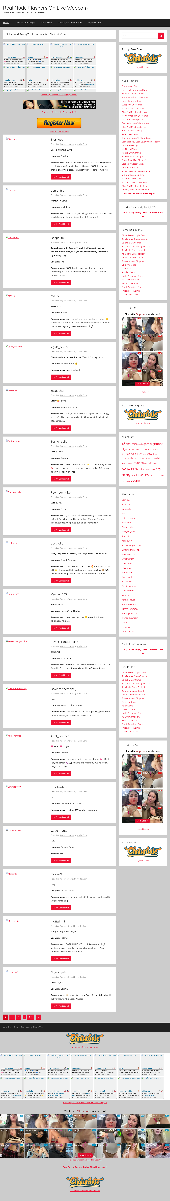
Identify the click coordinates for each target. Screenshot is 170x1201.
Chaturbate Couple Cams (134, 235)
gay (155, 458)
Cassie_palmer (129, 586)
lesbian (130, 463)
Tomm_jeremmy (130, 609)
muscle (155, 463)
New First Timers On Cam (134, 90)
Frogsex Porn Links (131, 291)
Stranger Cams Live (131, 178)
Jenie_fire (57, 190)
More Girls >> (143, 392)
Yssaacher (57, 390)
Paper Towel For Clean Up (134, 160)
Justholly (57, 543)
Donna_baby (128, 631)
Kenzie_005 (59, 594)
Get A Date (46, 22)
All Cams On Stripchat (132, 119)
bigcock (126, 449)
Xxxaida (125, 595)
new (134, 468)
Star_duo (57, 139)
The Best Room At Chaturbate (136, 138)
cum (139, 453)
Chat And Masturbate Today (135, 186)
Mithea (55, 296)
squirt (144, 475)
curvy (144, 454)
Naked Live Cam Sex (132, 153)
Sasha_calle (59, 441)
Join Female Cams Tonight (134, 239)
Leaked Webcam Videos (133, 164)
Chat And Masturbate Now (134, 112)
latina (124, 463)
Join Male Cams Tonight (133, 250)
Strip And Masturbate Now (134, 182)
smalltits (135, 475)
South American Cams (132, 287)
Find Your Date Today (132, 130)
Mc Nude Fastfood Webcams (136, 171)
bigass (145, 443)
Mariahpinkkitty (129, 613)
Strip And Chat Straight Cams (136, 246)
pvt (146, 469)
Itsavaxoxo (127, 581)
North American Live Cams (135, 116)
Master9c (57, 874)
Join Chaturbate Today (132, 93)
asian (135, 443)
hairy (159, 458)
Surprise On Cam (130, 86)
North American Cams (132, 276)
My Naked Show (130, 149)
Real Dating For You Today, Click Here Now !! (85, 1167)
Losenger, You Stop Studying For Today (141, 141)
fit (142, 458)
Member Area (94, 22)
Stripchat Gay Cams (131, 242)
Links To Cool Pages (25, 22)
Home (6, 22)
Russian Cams (128, 272)
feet (139, 458)
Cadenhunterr (60, 830)
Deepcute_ (58, 238)
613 (30, 1017)
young (135, 480)
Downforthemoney (63, 689)
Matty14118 (58, 921)
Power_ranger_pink (64, 641)
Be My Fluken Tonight (132, 156)
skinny (126, 475)
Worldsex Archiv (130, 167)
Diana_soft (58, 972)
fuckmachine (148, 458)
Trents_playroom (130, 618)
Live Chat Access (130, 294)
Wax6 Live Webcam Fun (133, 257)
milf (149, 463)
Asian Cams (127, 268)
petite (141, 469)
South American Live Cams (135, 97)
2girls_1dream (60, 347)
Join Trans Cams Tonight (133, 254)
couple (133, 453)
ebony (134, 458)
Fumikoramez (128, 590)
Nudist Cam (82, 144)
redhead (151, 469)
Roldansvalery (129, 604)
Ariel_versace (60, 736)
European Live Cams (132, 104)
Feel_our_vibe (61, 492)
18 (123, 443)
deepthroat (127, 458)
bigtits (139, 449)
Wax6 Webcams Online (133, 175)
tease (150, 475)
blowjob (155, 449)
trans (162, 475)
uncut (128, 481)
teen (156, 475)
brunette (125, 454)
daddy (155, 454)
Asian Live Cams (130, 134)
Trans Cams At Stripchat (133, 261)
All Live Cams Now (131, 279)
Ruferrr (125, 622)
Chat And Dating (130, 145)
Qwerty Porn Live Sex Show (135, 189)
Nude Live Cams (130, 283)
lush (145, 463)
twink (124, 481)
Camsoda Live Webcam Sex (135, 123)
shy (158, 469)
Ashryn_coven (129, 600)
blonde (147, 449)
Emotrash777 (59, 787)
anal (128, 443)
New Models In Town (132, 101)
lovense (138, 463)
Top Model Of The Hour (133, 108)
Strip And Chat (129, 265)
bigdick (134, 449)
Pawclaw (126, 627)
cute (149, 453)
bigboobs (156, 444)
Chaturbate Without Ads (70, 22)
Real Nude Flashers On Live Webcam (45, 8)
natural (126, 469)
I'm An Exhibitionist (61, 177)
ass (139, 444)
